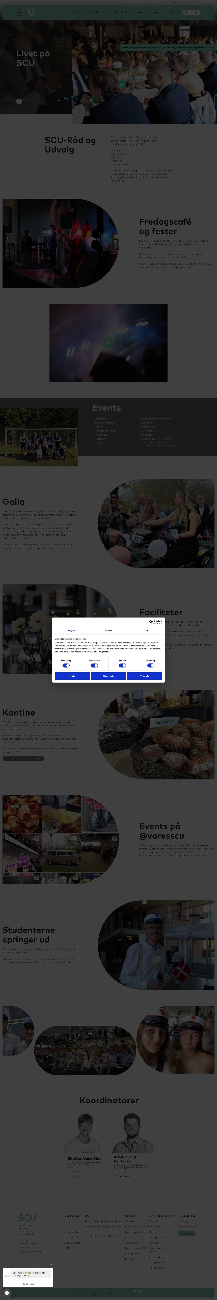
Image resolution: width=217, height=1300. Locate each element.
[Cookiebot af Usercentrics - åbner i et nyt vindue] (151, 622)
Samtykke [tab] (71, 630)
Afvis (72, 676)
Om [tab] (146, 630)
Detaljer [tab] (108, 630)
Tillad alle (144, 676)
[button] (7, 1293)
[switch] (94, 666)
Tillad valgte (108, 676)
